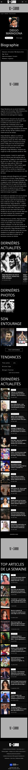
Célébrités (6, 13)
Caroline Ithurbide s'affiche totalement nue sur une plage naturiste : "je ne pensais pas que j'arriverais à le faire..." (19, 580)
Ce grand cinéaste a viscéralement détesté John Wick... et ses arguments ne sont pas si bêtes (18, 638)
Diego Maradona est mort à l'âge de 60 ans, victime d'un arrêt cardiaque (10, 276)
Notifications (7, 758)
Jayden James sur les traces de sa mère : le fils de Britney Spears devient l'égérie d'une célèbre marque (18, 503)
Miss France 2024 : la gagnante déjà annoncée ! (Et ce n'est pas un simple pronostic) (18, 624)
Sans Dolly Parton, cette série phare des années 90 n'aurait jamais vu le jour (18, 406)
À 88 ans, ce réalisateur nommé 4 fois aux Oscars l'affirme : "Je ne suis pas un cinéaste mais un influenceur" (18, 395)
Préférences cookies (19, 758)
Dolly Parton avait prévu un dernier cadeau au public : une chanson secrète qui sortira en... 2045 (18, 527)
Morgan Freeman (8, 370)
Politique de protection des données (13, 753)
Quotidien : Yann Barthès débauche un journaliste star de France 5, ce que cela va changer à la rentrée (18, 674)
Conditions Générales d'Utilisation (9, 749)
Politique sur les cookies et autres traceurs (17, 751)
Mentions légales (5, 751)
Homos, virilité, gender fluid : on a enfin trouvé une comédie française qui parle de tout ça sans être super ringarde (18, 651)
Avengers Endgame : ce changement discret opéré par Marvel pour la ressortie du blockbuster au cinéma (18, 431)
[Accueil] (11, 1)
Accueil (2, 13)
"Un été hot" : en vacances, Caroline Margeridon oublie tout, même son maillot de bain (18, 601)
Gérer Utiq (13, 758)
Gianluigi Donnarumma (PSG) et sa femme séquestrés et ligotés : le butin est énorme (17, 660)
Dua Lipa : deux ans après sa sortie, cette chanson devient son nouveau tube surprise (18, 443)
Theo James (6, 363)
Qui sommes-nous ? (20, 749)
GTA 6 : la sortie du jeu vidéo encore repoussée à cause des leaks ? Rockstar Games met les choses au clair (18, 455)
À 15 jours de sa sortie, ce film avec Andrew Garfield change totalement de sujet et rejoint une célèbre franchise (18, 515)
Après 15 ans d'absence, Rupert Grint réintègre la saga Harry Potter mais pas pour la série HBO (18, 419)
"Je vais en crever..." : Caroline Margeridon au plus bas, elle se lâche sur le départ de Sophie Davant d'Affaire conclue (18, 710)
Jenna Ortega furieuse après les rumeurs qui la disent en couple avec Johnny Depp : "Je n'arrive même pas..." (18, 683)
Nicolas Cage (6, 366)
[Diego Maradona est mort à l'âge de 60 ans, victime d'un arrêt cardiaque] (7, 306)
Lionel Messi (9, 234)
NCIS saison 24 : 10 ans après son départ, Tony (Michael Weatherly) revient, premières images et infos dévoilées (18, 491)
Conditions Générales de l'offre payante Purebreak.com (13, 756)
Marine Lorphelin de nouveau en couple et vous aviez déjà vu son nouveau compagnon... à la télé (18, 613)
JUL (14, 363)
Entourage (19, 38)
